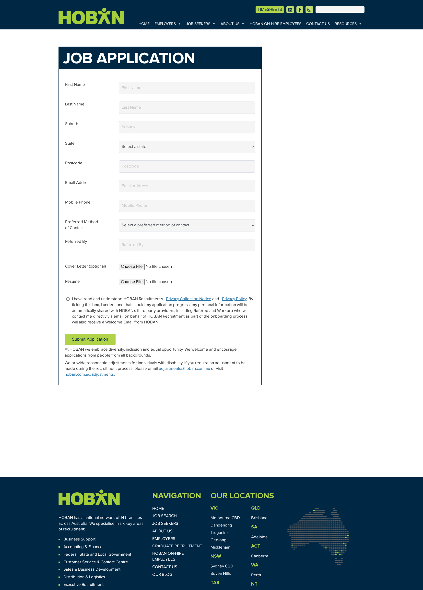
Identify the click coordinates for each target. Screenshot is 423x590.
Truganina (220, 533)
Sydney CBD (222, 566)
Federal (70, 554)
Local (102, 554)
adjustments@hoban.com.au (184, 369)
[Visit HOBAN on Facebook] (299, 9)
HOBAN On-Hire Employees (275, 24)
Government (119, 554)
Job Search (164, 516)
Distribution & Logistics (84, 577)
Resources (346, 24)
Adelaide (259, 537)
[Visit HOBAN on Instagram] (309, 9)
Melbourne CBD (225, 518)
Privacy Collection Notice (188, 299)
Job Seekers (198, 24)
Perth (256, 575)
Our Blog (162, 575)
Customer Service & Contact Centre (95, 562)
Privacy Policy (234, 299)
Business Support (79, 539)
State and (88, 554)
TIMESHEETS (270, 10)
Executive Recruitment (83, 585)
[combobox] (187, 127)
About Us (230, 24)
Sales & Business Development (91, 569)
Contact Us (318, 24)
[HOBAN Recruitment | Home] (89, 497)
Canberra (259, 556)
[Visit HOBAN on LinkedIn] (290, 9)
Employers (165, 24)
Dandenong (221, 525)
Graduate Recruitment (177, 546)
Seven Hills (221, 574)
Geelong (218, 540)
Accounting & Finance (83, 547)
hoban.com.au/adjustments (89, 374)
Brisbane (259, 518)
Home (144, 24)
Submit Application (90, 339)
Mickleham (220, 547)
